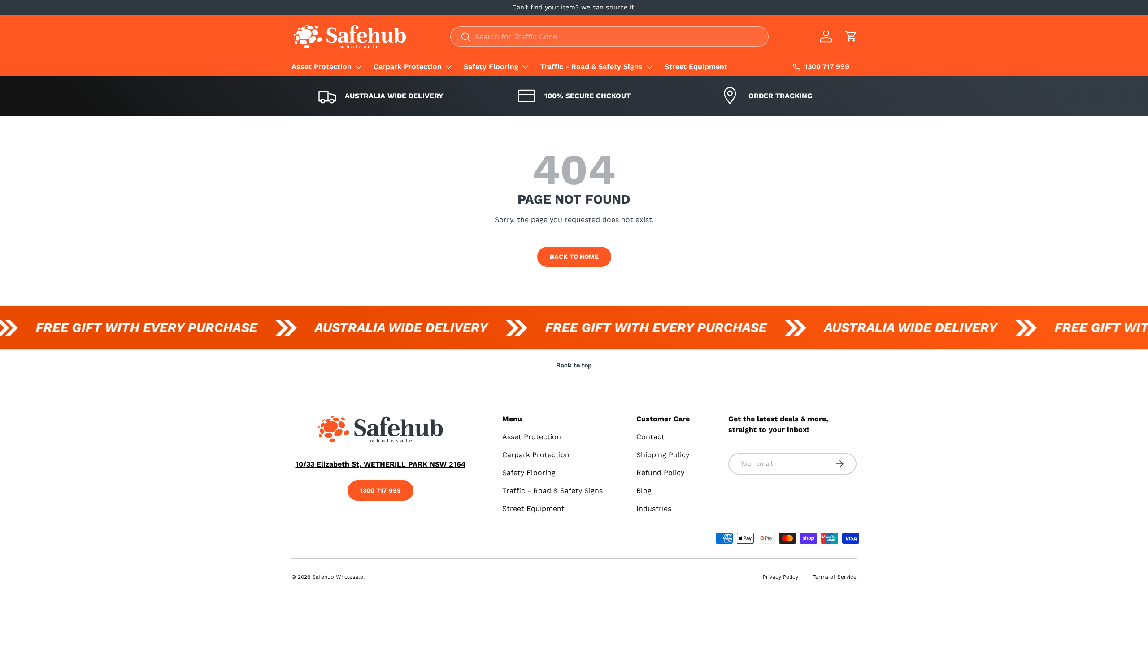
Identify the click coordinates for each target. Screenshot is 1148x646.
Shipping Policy (662, 454)
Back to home (574, 256)
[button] (851, 36)
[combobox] (609, 36)
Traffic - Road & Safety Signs (591, 66)
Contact (650, 436)
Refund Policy (660, 472)
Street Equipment (696, 66)
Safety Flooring (491, 66)
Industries (653, 508)
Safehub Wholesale (337, 577)
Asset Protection (321, 66)
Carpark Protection (408, 66)
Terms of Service (835, 577)
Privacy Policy (780, 577)
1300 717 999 (380, 490)
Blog (644, 490)
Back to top (574, 365)
